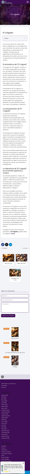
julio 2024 (3, 425)
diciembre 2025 (5, 410)
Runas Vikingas (5, 459)
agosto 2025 (4, 417)
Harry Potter (4, 450)
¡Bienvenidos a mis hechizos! (8, 383)
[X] (6, 244)
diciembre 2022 (5, 436)
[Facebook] (2, 244)
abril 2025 (3, 419)
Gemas (3, 448)
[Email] (2, 376)
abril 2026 (3, 402)
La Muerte (4, 248)
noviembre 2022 (5, 438)
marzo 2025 (4, 421)
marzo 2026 (4, 404)
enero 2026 (4, 408)
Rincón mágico (5, 457)
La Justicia (25, 248)
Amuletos (3, 446)
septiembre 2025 (5, 416)
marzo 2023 (4, 434)
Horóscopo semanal (6, 453)
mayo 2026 (4, 401)
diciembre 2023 (5, 430)
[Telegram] (10, 244)
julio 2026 (3, 397)
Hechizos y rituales (6, 451)
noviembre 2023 (5, 432)
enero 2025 (4, 423)
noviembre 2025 (5, 412)
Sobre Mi (3, 387)
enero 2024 (4, 429)
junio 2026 (3, 399)
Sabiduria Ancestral (6, 461)
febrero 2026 (4, 406)
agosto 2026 (4, 395)
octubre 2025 (4, 414)
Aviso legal (4, 385)
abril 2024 (3, 427)
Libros (2, 455)
